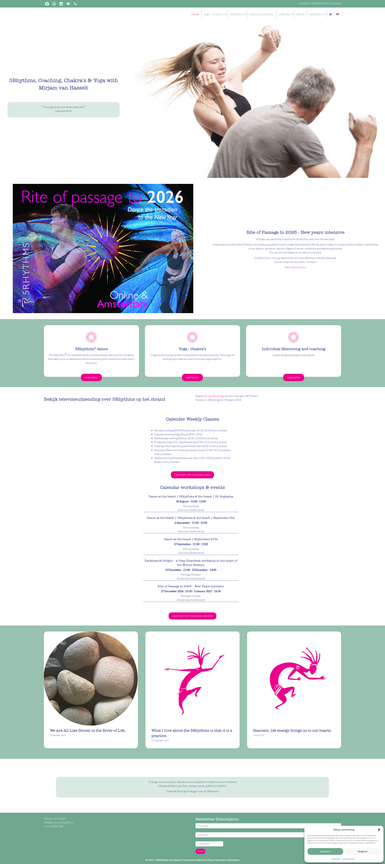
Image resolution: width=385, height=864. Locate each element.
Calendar (284, 14)
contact (304, 3)
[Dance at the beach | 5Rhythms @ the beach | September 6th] (190, 524)
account (336, 3)
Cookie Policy (336, 859)
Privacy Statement (348, 859)
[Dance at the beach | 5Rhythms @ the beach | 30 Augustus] (190, 503)
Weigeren (363, 851)
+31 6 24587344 (53, 826)
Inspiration (316, 14)
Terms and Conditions (194, 860)
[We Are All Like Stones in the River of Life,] (91, 690)
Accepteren (325, 851)
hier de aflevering (213, 396)
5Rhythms (236, 14)
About (301, 14)
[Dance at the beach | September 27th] (190, 545)
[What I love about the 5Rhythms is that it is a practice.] (192, 690)
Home (195, 14)
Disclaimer (233, 860)
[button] (378, 829)
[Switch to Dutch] (330, 14)
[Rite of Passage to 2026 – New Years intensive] (190, 593)
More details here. (295, 267)
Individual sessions (261, 14)
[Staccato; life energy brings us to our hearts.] (294, 690)
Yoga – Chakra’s (213, 14)
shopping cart (320, 3)
